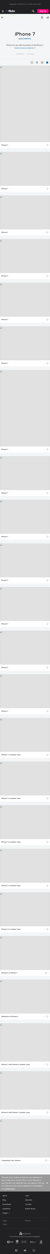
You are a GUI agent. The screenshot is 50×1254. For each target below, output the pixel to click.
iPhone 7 (4, 145)
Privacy (27, 1221)
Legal (5, 1221)
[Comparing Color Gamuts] (25, 1138)
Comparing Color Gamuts (10, 1160)
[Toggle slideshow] (31, 62)
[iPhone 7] (25, 104)
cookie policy (9, 1189)
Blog (4, 1200)
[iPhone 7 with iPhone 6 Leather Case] (25, 1042)
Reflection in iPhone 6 (9, 1016)
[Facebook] (16, 1250)
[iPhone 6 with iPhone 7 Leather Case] (25, 1090)
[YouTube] (25, 1250)
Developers (7, 1204)
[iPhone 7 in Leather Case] (25, 735)
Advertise (28, 1200)
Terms (5, 1224)
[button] (42, 17)
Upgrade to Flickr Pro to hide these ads (25, 4)
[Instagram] (33, 1250)
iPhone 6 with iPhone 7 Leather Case (15, 1112)
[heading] (10, 11)
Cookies (28, 1204)
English (5, 1213)
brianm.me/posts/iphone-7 (25, 48)
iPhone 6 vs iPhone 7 (9, 973)
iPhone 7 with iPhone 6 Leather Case (15, 1064)
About (5, 1196)
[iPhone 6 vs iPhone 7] (25, 953)
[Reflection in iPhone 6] (25, 996)
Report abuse (30, 1209)
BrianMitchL (26, 38)
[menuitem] (33, 11)
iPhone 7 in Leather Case (10, 755)
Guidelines (6, 1209)
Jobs (27, 1196)
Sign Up (43, 11)
